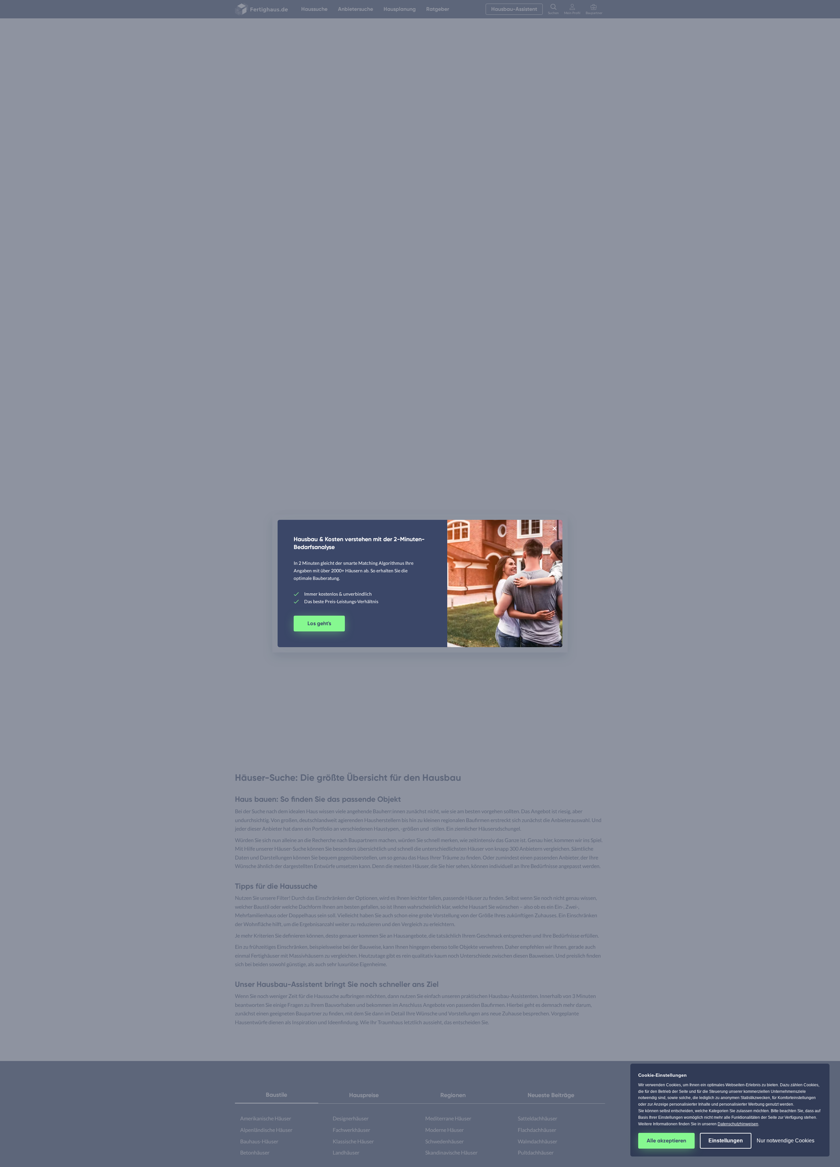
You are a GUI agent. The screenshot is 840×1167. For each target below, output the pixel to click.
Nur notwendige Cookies (785, 1140)
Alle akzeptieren (666, 1140)
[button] (554, 528)
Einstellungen (725, 1140)
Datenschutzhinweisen (738, 1124)
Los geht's (319, 623)
